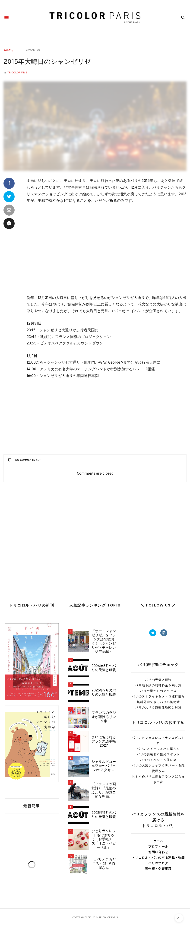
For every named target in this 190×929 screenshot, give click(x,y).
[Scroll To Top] (179, 918)
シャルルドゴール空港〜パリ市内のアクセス (104, 766)
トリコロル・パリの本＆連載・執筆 (158, 857)
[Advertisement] (107, 250)
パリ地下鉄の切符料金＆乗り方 (158, 685)
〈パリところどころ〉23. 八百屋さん (104, 864)
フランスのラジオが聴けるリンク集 (104, 717)
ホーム (158, 841)
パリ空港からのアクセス (158, 691)
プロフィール (158, 846)
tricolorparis (17, 72)
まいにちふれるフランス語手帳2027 (104, 742)
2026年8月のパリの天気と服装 (104, 668)
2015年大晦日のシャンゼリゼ (47, 62)
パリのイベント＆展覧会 (158, 760)
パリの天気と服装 (158, 680)
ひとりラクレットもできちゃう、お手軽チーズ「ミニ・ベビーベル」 (104, 839)
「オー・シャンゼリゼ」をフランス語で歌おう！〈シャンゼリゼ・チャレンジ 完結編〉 (104, 641)
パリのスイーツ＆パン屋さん (158, 749)
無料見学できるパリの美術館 (158, 702)
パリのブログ (158, 863)
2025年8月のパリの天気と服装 (104, 815)
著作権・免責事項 (158, 868)
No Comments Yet (28, 460)
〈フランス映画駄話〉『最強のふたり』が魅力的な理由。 (104, 790)
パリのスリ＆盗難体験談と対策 (158, 707)
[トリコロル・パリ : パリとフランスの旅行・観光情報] (95, 17)
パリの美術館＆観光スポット (158, 754)
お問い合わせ (158, 852)
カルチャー (9, 50)
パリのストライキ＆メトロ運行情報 (158, 696)
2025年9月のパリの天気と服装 (104, 693)
